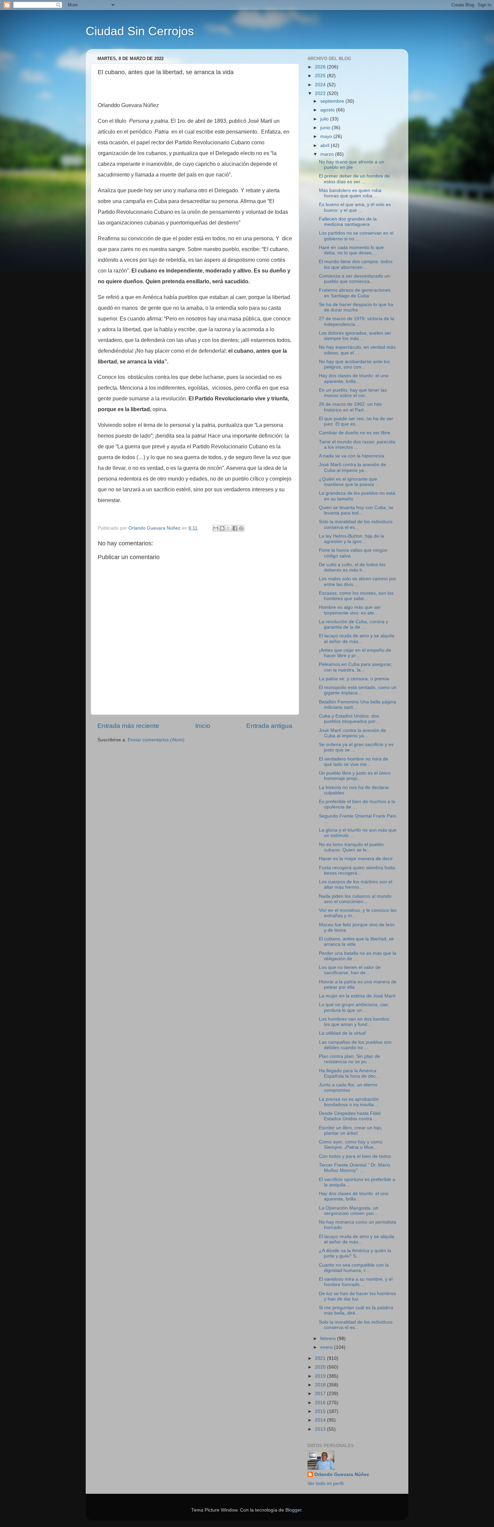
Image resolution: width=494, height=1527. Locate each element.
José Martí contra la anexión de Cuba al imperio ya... (352, 467)
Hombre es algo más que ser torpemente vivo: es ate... (350, 610)
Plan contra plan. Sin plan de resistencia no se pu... (349, 1059)
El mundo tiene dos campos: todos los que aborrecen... (356, 264)
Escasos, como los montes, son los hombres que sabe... (356, 596)
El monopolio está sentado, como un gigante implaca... (358, 690)
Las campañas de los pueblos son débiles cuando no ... (355, 1045)
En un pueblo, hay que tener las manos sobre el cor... (353, 393)
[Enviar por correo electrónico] (215, 528)
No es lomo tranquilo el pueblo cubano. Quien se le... (351, 847)
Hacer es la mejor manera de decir (356, 858)
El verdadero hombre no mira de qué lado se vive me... (353, 761)
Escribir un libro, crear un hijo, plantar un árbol (350, 1130)
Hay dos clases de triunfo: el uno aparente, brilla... (353, 378)
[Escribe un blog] (222, 528)
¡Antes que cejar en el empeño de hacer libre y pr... (355, 653)
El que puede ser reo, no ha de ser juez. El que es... (356, 421)
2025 (321, 75)
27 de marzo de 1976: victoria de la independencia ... (356, 321)
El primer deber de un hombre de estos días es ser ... (354, 179)
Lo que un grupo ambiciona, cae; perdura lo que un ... (354, 1007)
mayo (326, 136)
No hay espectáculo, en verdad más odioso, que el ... (357, 350)
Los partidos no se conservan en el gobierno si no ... (356, 236)
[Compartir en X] (228, 528)
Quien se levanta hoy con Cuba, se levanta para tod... (356, 510)
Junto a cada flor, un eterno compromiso (348, 1087)
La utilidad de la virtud (342, 1033)
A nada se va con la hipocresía (351, 455)
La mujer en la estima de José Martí (357, 995)
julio (325, 118)
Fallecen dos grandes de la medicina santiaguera (348, 221)
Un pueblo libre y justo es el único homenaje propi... (354, 776)
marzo (327, 154)
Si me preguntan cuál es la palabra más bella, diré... (356, 1310)
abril (325, 145)
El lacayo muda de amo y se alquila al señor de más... (356, 638)
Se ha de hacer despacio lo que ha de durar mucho (356, 307)
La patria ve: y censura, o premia (354, 678)
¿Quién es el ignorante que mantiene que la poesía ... (349, 482)
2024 (321, 84)
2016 (321, 1402)
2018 (321, 1384)
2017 (321, 1393)
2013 (321, 1429)
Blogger (293, 1510)
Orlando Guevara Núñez (341, 1474)
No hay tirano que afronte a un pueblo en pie (351, 164)
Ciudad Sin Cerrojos (140, 31)
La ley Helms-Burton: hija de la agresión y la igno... (351, 539)
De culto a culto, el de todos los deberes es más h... (352, 567)
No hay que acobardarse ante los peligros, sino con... (354, 364)
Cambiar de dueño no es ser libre (354, 432)
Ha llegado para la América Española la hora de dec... (349, 1073)
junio (326, 127)
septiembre (332, 101)
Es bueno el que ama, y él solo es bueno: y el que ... (355, 207)
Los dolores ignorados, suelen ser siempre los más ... (355, 336)
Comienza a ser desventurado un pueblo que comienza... (354, 279)
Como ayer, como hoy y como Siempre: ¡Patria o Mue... (350, 1144)
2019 (321, 1376)
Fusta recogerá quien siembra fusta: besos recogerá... (357, 870)
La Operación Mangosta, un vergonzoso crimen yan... (348, 1210)
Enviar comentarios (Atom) (156, 739)
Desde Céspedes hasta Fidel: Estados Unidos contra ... (350, 1116)
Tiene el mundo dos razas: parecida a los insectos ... (357, 444)
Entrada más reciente (128, 725)
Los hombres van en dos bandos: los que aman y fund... (354, 1022)
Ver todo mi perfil (325, 1483)
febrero (328, 1338)
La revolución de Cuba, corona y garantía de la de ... (353, 624)
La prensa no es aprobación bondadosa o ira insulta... (349, 1102)
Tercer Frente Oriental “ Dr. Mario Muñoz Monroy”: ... (354, 1168)
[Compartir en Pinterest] (241, 528)
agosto (328, 109)
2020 (321, 1367)
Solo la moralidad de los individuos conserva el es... (356, 524)
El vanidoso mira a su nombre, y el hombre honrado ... (356, 1282)
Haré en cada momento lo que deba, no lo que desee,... (351, 250)
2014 (321, 1420)
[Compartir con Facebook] (235, 528)
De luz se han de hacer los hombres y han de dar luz (357, 1296)
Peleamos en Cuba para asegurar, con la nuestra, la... (355, 667)
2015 (321, 1411)
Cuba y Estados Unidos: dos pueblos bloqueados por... (349, 718)
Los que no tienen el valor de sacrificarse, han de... (350, 970)
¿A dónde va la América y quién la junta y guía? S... (355, 1253)
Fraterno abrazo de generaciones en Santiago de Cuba (354, 293)
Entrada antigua (269, 725)
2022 (321, 93)
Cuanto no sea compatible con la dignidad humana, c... (354, 1268)
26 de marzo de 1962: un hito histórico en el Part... (350, 407)
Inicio (202, 725)
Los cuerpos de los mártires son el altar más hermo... (355, 884)
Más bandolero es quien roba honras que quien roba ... (350, 193)
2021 (321, 1358)
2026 (321, 66)
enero (327, 1347)
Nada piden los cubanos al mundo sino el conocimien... (355, 899)
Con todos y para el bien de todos (355, 1156)
